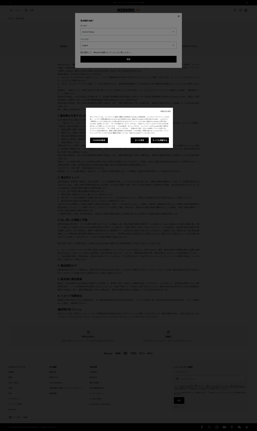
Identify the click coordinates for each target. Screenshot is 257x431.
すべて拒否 (139, 140)
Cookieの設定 (99, 140)
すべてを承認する (160, 140)
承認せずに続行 (165, 111)
